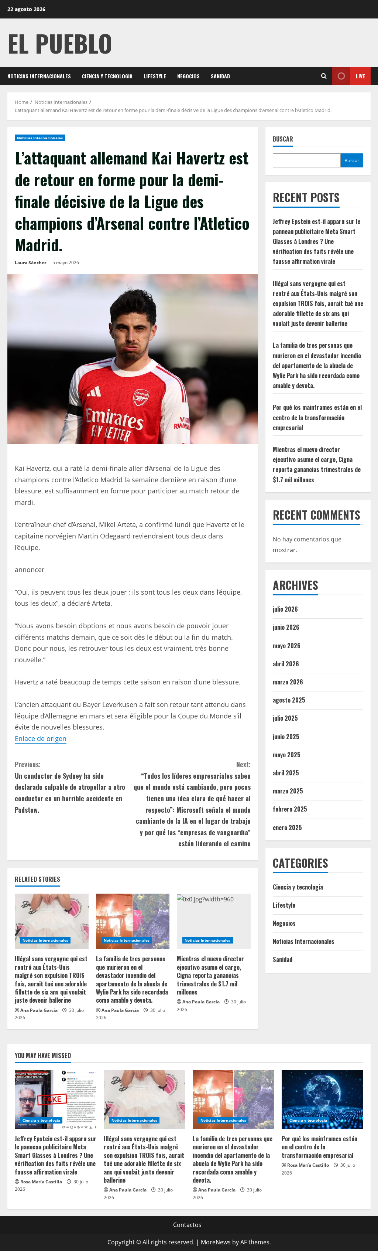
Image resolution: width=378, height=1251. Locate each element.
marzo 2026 (288, 681)
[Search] (324, 76)
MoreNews (216, 1242)
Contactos (187, 1225)
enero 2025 (287, 827)
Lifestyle (155, 76)
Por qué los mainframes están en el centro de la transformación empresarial (317, 417)
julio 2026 (285, 609)
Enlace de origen (40, 738)
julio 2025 (285, 718)
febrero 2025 (290, 809)
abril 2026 (286, 663)
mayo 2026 (286, 645)
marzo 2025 (288, 790)
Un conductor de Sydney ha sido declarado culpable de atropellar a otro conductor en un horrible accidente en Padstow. (70, 786)
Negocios (188, 76)
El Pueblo (59, 43)
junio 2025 (286, 736)
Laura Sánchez (31, 262)
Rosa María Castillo (41, 1182)
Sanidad (220, 76)
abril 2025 (286, 772)
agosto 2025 (289, 700)
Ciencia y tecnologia (107, 76)
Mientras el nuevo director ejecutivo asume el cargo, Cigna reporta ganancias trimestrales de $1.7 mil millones (210, 975)
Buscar (283, 139)
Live (360, 76)
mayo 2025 (286, 754)
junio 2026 (286, 627)
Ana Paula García (39, 1010)
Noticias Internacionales (39, 76)
